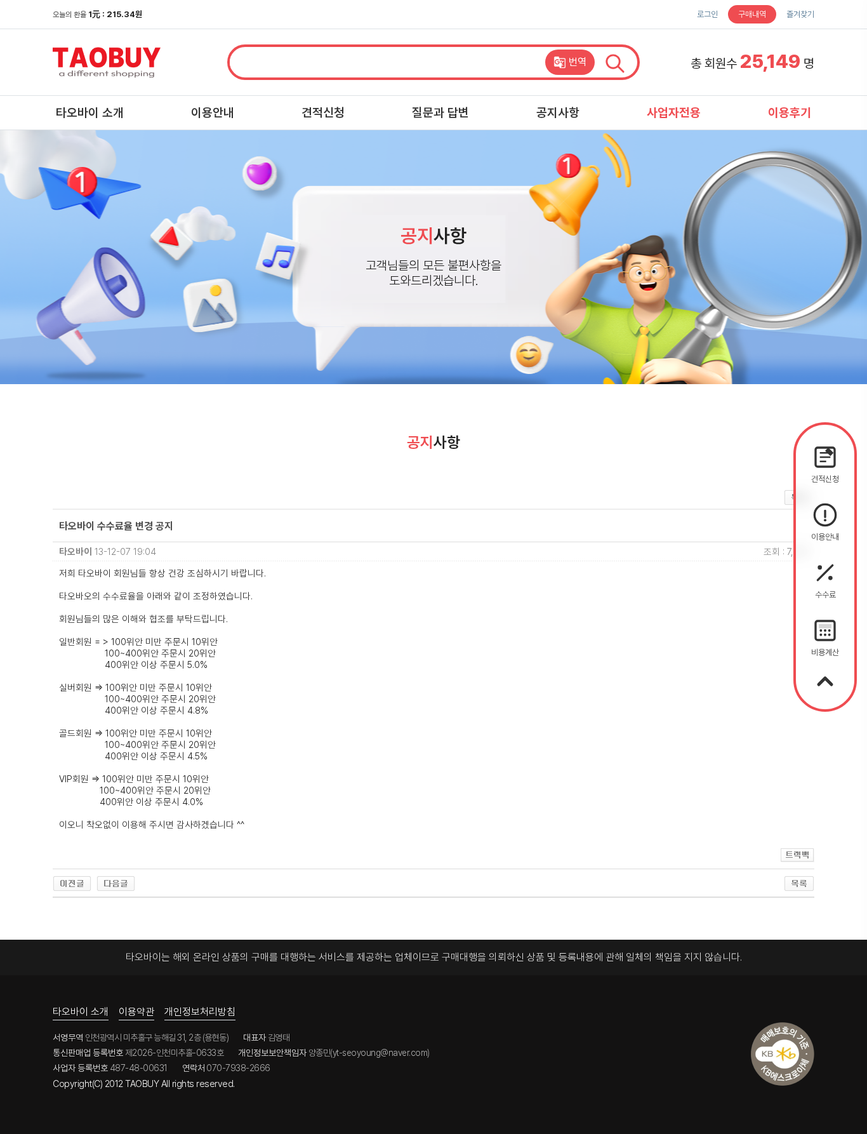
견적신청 (323, 112)
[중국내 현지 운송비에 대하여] (72, 883)
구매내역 (752, 14)
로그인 (707, 14)
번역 (577, 62)
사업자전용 (674, 112)
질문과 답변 (440, 112)
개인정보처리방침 (199, 1012)
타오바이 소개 (90, 112)
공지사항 (557, 112)
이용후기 (789, 112)
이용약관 (136, 1012)
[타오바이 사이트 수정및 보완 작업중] (115, 883)
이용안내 (212, 112)
